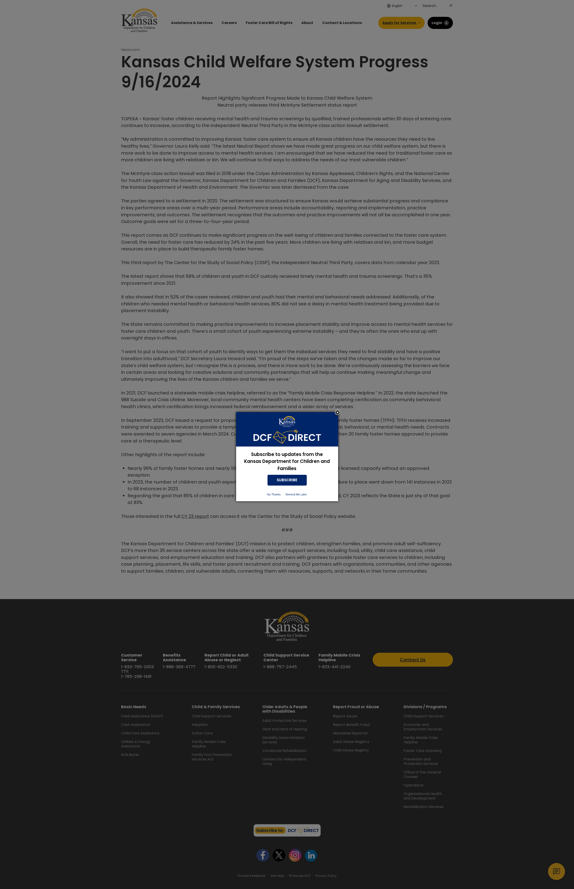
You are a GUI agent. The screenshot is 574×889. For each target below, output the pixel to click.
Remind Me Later (296, 494)
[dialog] (287, 456)
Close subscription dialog (337, 412)
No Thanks (273, 494)
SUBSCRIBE (287, 480)
